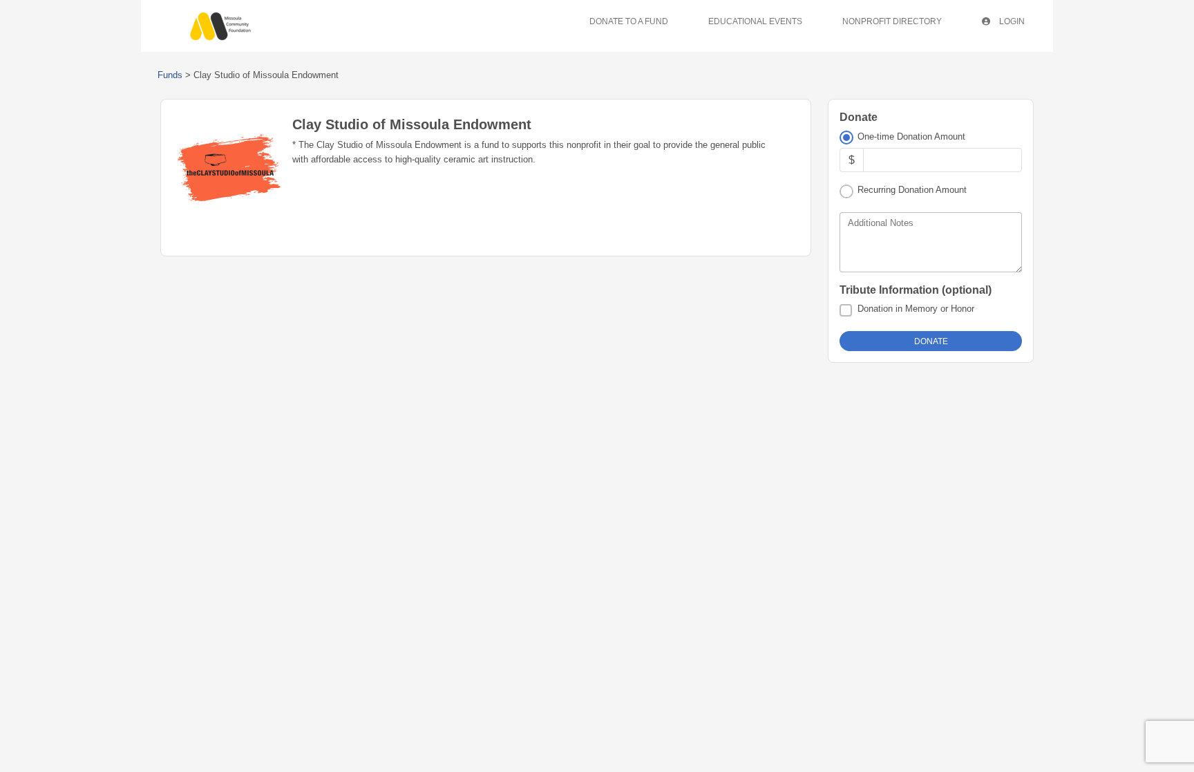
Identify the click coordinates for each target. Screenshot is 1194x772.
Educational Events (755, 21)
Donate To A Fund (628, 21)
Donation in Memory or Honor (915, 308)
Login (1011, 21)
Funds (170, 75)
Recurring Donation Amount (912, 190)
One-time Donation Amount (911, 136)
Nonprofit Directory (892, 21)
